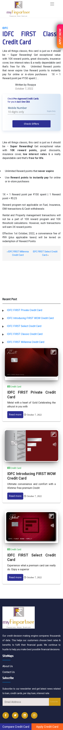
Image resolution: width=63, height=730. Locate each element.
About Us (7, 666)
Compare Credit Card (15, 726)
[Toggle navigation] (52, 4)
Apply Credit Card (47, 726)
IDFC (5, 28)
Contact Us (8, 672)
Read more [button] (15, 414)
